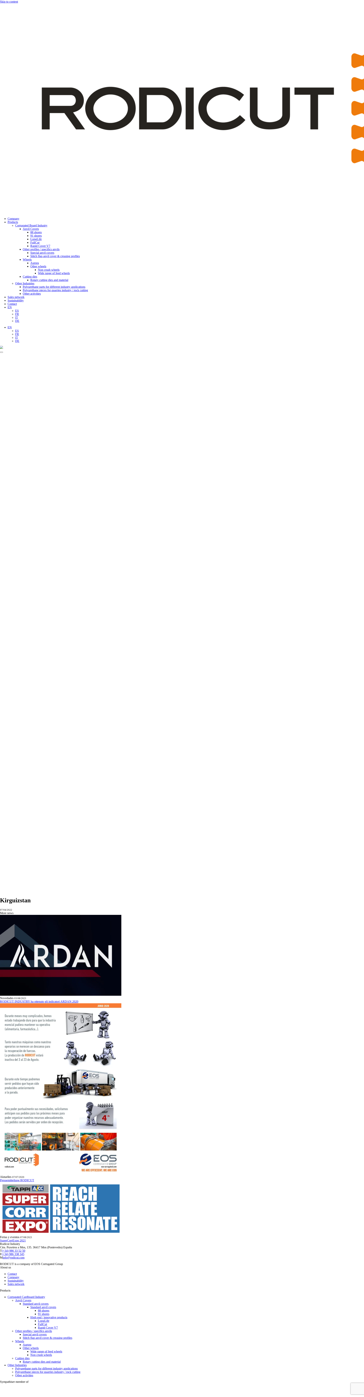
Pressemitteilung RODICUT (17, 1180)
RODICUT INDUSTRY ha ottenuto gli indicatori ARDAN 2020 (39, 1001)
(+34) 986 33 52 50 (13, 1250)
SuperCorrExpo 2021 (13, 1240)
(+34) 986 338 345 (13, 1254)
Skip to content (9, 1)
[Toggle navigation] (1, 352)
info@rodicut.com (13, 1257)
